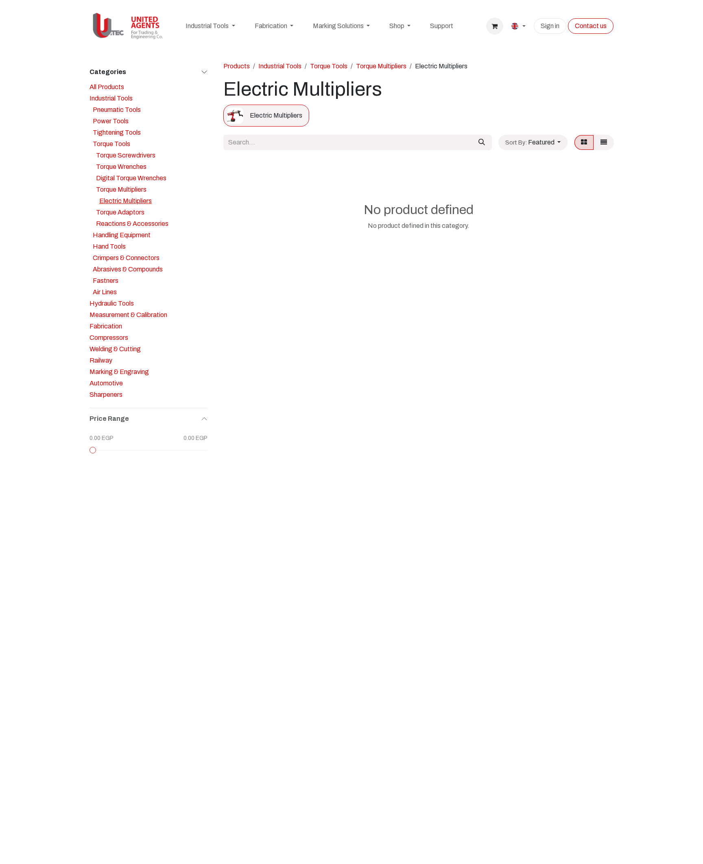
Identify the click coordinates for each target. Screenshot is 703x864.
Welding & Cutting (115, 349)
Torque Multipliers (121, 189)
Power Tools (111, 121)
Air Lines (105, 292)
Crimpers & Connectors (126, 257)
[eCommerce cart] (494, 26)
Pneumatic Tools (117, 109)
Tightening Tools (117, 132)
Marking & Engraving (119, 371)
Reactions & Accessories (132, 223)
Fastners (105, 280)
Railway (101, 360)
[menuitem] (210, 26)
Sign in (550, 25)
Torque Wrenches (121, 166)
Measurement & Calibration (128, 314)
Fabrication (106, 326)
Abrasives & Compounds (128, 269)
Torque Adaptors (120, 212)
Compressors (109, 337)
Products (236, 66)
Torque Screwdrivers (125, 155)
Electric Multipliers (125, 200)
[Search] (482, 142)
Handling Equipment (122, 235)
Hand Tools (109, 246)
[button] (533, 142)
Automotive (106, 383)
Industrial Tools (111, 98)
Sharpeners (106, 394)
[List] (604, 142)
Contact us (591, 25)
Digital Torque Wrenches (131, 178)
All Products (107, 86)
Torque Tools (111, 143)
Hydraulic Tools (112, 303)
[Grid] (584, 142)
